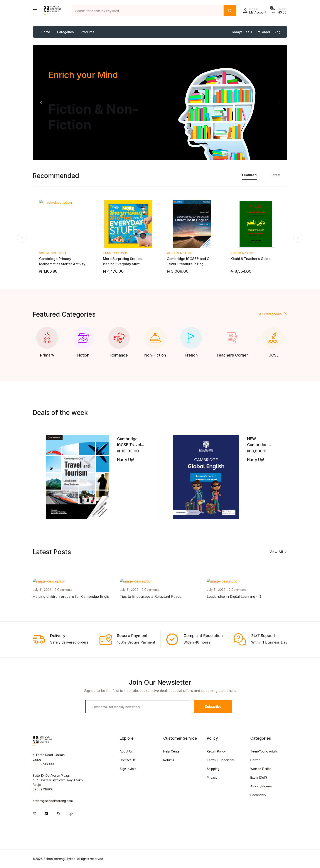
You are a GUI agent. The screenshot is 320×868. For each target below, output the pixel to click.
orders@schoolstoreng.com (53, 801)
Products (87, 32)
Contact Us (127, 760)
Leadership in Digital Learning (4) (234, 596)
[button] (35, 10)
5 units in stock (115, 253)
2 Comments (63, 589)
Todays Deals (241, 32)
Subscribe (213, 706)
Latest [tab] (275, 175)
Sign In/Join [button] (128, 769)
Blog (277, 32)
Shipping (213, 769)
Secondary (258, 795)
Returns (168, 760)
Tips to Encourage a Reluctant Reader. (152, 596)
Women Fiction (260, 769)
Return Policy (216, 751)
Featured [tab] (249, 175)
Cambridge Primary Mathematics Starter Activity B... (62, 263)
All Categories (270, 314)
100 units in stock (52, 253)
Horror (255, 760)
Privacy (212, 777)
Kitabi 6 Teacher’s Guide (251, 258)
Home (45, 32)
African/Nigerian (261, 786)
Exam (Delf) (258, 777)
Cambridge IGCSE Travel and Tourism (129, 445)
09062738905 (43, 789)
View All (276, 552)
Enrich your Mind (83, 75)
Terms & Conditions (221, 760)
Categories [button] (65, 32)
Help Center (172, 751)
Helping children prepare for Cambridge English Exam (77, 596)
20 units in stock (179, 253)
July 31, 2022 (42, 589)
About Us (126, 751)
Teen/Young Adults (264, 751)
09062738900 (43, 764)
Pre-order (263, 32)
